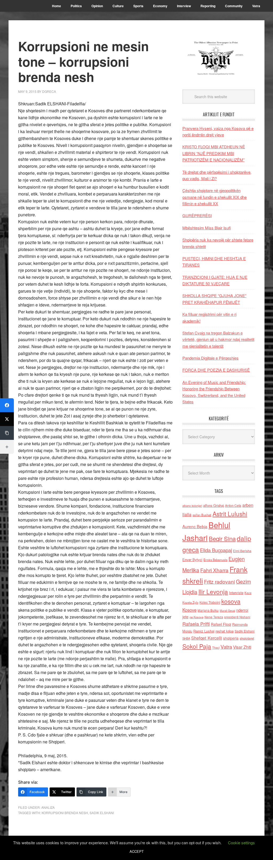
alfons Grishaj (213, 505)
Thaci (215, 647)
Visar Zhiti (242, 647)
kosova (230, 601)
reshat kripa (224, 631)
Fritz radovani (219, 581)
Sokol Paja (196, 646)
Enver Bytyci (192, 559)
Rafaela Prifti (196, 623)
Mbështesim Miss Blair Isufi (206, 227)
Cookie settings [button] (241, 842)
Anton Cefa (233, 505)
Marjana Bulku (208, 610)
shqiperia (231, 638)
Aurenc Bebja (194, 526)
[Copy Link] (7, 433)
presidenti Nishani (237, 617)
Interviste (236, 592)
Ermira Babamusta (215, 560)
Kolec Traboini (209, 602)
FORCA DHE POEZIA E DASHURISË (216, 370)
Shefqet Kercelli (206, 638)
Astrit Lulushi (229, 513)
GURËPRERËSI (197, 215)
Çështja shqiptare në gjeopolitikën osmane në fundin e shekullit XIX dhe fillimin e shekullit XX (214, 197)
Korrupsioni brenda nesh (65, 812)
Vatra (226, 646)
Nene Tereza (213, 617)
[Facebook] (7, 405)
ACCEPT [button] (137, 851)
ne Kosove (196, 617)
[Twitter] (7, 419)
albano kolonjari (192, 506)
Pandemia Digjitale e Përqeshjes (210, 358)
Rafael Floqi (221, 624)
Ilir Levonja (213, 591)
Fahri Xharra (214, 570)
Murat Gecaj (227, 610)
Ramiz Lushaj (203, 631)
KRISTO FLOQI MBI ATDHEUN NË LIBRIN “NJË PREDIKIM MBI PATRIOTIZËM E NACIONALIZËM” (213, 153)
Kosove (189, 610)
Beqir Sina (222, 538)
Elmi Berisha (242, 550)
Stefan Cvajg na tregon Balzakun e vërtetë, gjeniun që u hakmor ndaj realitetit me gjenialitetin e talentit (218, 339)
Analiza (48, 807)
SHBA (186, 638)
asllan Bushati (201, 515)
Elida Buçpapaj (216, 550)
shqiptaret (247, 638)
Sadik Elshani (102, 812)
